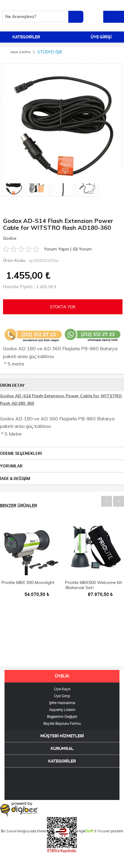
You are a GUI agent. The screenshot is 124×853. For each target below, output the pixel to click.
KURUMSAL (62, 748)
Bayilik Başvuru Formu (62, 723)
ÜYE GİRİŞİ (102, 36)
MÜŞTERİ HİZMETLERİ (62, 735)
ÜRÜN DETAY (12, 385)
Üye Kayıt (62, 689)
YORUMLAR (11, 466)
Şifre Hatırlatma (62, 703)
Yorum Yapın (57, 249)
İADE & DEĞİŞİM (15, 478)
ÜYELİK (62, 676)
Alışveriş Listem (62, 710)
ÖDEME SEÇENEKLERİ (21, 453)
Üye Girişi (62, 696)
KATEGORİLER (25, 36)
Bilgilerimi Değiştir (62, 717)
